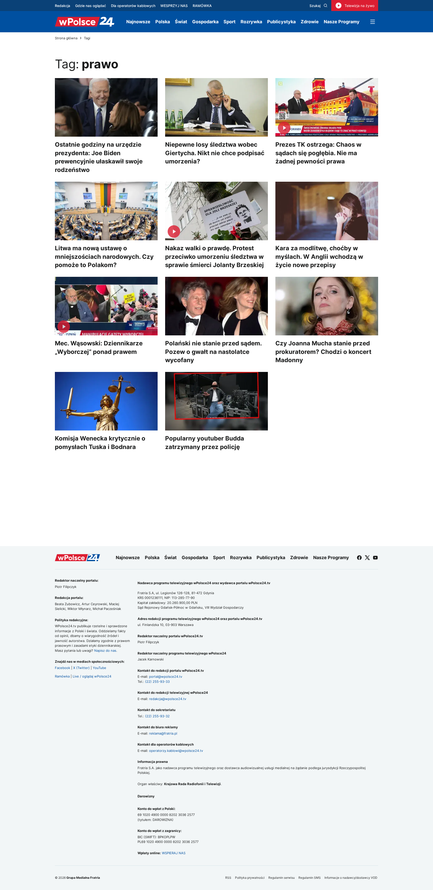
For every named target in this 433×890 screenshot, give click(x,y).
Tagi (87, 38)
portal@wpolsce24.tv (165, 677)
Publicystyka (281, 21)
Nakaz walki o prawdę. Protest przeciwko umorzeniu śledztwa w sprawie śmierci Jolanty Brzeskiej (214, 257)
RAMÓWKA (202, 6)
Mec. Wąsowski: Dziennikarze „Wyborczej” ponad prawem (99, 347)
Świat (181, 21)
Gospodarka (205, 21)
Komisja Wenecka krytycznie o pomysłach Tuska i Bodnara (100, 443)
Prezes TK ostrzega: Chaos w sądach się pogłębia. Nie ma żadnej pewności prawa (318, 153)
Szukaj (314, 6)
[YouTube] (375, 557)
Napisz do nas (105, 650)
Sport (230, 21)
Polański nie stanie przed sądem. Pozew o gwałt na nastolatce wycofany (213, 352)
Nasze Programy (342, 21)
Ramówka (62, 676)
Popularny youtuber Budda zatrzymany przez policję (204, 443)
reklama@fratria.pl (163, 733)
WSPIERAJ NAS (173, 853)
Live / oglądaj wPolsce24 (92, 676)
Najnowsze (138, 21)
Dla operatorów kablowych (133, 6)
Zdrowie (310, 21)
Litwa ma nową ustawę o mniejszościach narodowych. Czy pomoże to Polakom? (104, 257)
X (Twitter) (81, 668)
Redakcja (62, 6)
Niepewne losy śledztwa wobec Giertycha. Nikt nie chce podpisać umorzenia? (214, 153)
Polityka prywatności (250, 877)
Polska (162, 21)
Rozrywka (251, 21)
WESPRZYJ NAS (174, 6)
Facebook (62, 668)
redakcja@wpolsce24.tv (167, 699)
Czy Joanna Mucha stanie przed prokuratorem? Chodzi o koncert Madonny (323, 352)
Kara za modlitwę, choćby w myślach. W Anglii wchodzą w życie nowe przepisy (319, 257)
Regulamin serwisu (281, 877)
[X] (367, 557)
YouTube (99, 668)
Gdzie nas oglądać (90, 6)
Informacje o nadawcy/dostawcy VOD (351, 877)
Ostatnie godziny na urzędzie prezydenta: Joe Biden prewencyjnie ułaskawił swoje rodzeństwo (99, 157)
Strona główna (66, 38)
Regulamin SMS (309, 877)
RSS (228, 877)
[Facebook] (359, 557)
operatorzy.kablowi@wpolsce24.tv (176, 751)
